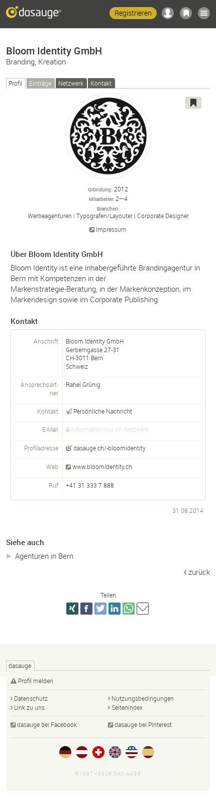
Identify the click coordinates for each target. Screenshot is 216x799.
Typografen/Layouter (104, 216)
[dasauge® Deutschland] (65, 752)
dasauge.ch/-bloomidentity (109, 448)
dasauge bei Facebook (47, 724)
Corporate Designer (163, 216)
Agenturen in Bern (44, 556)
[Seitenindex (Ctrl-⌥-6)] (204, 13)
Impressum (111, 229)
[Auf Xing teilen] (72, 609)
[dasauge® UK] (115, 752)
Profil (15, 83)
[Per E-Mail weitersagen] (143, 609)
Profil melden (35, 681)
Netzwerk (70, 83)
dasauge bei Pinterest (143, 724)
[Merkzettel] (186, 13)
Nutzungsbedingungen (143, 698)
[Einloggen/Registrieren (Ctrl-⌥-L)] (168, 13)
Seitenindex (127, 707)
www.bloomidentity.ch (102, 466)
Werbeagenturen (50, 216)
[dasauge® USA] (132, 752)
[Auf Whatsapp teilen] (129, 609)
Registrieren (133, 13)
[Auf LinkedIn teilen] (115, 609)
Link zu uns (29, 707)
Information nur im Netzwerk (110, 429)
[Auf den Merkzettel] (193, 103)
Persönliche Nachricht (102, 411)
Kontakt (101, 83)
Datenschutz (31, 698)
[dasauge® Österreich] (82, 752)
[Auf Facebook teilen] (86, 609)
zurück (199, 572)
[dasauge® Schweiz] (98, 752)
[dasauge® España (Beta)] (148, 752)
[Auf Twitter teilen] (100, 609)
